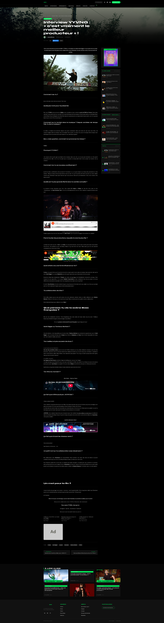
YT (50, 613)
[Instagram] (105, 2)
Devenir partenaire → (108, 607)
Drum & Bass (62, 613)
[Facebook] (107, 2)
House (61, 608)
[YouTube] (110, 2)
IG (44, 613)
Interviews (47, 18)
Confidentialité (118, 620)
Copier (61, 40)
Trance (61, 611)
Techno (61, 606)
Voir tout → (115, 114)
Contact (82, 611)
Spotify (67, 508)
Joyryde (60, 544)
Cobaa (49, 544)
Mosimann (66, 544)
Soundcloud (73, 508)
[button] (45, 2)
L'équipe (82, 608)
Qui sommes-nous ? (85, 606)
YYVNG (80, 544)
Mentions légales (111, 620)
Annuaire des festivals (85, 613)
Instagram (62, 508)
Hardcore (62, 615)
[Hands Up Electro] (45, 2)
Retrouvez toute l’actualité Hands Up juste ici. (70, 511)
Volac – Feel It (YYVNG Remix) (73, 261)
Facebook (56, 40)
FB (47, 613)
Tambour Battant (74, 544)
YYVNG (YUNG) (65, 261)
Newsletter (116, 2)
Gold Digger (55, 544)
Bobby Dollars (64, 246)
